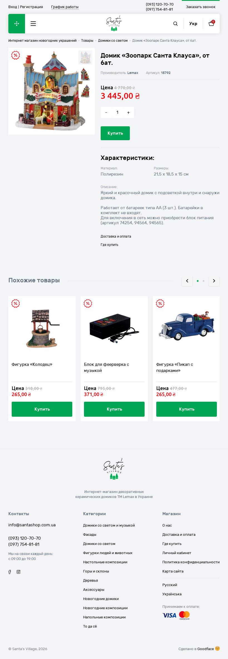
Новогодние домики (101, 599)
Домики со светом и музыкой (109, 525)
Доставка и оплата (116, 236)
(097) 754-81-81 (159, 9)
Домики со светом (99, 544)
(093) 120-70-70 (160, 4)
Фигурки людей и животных (107, 553)
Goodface (205, 649)
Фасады (89, 534)
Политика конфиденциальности (191, 562)
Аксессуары (93, 590)
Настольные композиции (105, 562)
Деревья (90, 580)
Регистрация (31, 7)
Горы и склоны (96, 571)
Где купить (109, 245)
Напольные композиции (104, 617)
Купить (115, 133)
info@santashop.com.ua (32, 525)
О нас (167, 525)
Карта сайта (173, 571)
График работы (64, 7)
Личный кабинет (176, 553)
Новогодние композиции (105, 608)
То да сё (90, 626)
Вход (12, 7)
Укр (193, 23)
